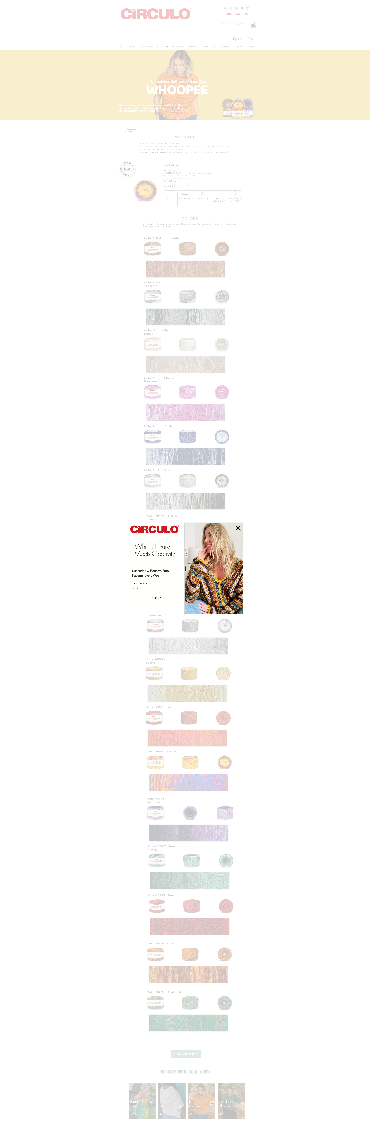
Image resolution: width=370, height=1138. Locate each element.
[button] (238, 528)
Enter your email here (143, 583)
